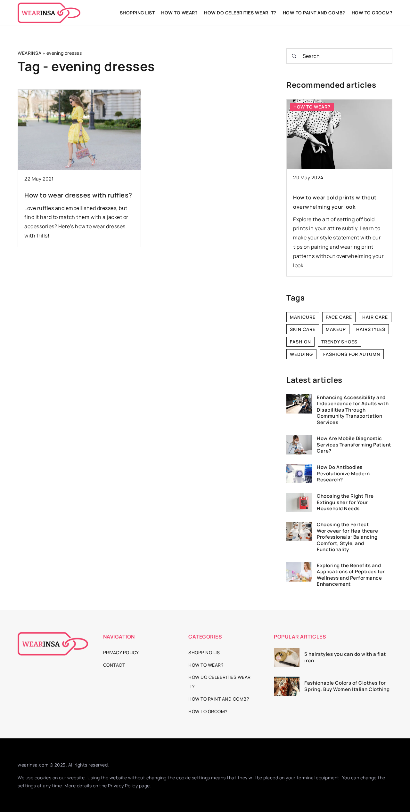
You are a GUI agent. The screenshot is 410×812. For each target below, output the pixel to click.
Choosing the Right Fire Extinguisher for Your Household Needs (345, 502)
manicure (303, 317)
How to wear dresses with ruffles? (78, 195)
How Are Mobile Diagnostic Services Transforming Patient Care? (354, 444)
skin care (303, 329)
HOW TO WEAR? (179, 13)
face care (339, 317)
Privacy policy (121, 652)
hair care (375, 317)
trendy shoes (339, 342)
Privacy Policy (123, 786)
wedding (301, 354)
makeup (336, 329)
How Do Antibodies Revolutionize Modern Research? (343, 473)
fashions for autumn (351, 354)
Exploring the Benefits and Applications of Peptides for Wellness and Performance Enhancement (351, 574)
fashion (300, 342)
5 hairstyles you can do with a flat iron (345, 657)
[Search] (294, 56)
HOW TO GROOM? (372, 13)
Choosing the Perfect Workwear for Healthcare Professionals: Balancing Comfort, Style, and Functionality (347, 537)
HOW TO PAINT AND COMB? (314, 13)
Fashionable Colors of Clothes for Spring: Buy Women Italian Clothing (347, 686)
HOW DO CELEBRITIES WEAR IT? (240, 13)
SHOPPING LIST (137, 13)
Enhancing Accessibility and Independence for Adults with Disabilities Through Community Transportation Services (353, 410)
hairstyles (370, 329)
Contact (114, 665)
